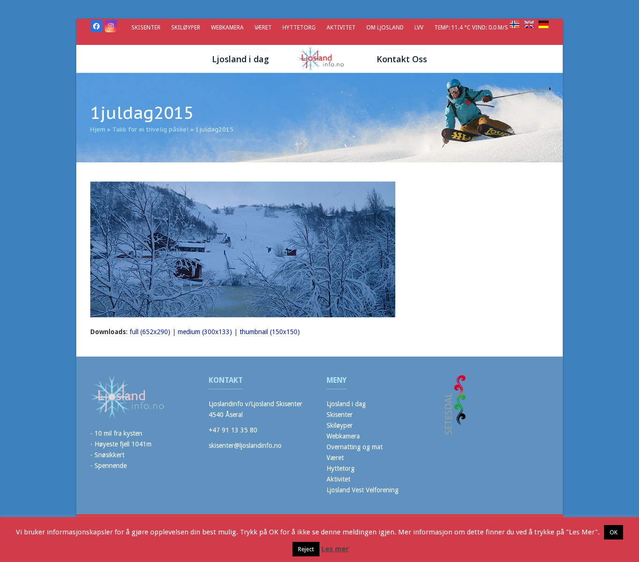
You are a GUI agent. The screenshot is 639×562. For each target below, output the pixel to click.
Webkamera (343, 436)
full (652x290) (150, 332)
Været (335, 457)
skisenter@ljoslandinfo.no (245, 445)
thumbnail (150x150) (270, 332)
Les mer (335, 549)
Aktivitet (338, 479)
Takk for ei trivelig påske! (150, 129)
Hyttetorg (341, 468)
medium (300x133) (205, 332)
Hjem (97, 129)
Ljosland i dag (346, 404)
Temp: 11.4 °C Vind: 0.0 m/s (471, 27)
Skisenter (340, 414)
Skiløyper (340, 425)
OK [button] (613, 532)
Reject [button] (306, 549)
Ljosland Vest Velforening (363, 490)
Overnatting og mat (355, 447)
